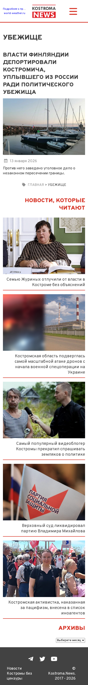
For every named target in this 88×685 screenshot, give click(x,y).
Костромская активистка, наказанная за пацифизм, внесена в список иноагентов (46, 608)
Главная (36, 185)
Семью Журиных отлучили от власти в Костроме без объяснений (46, 282)
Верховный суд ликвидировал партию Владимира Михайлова (53, 528)
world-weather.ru (14, 13)
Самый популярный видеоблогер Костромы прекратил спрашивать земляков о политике (50, 449)
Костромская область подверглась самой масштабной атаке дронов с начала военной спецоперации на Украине (50, 364)
